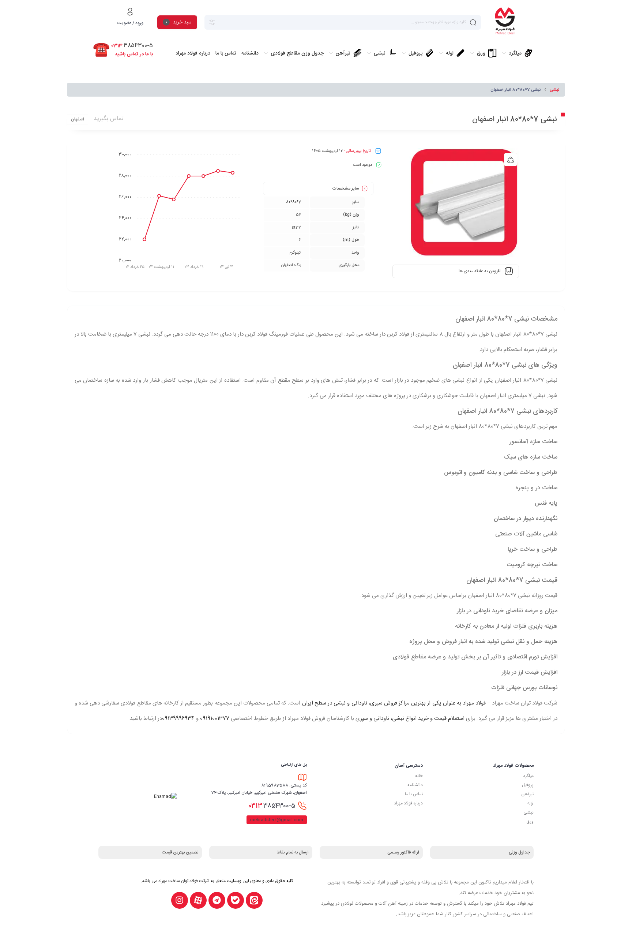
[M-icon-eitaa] (254, 900)
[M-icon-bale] (235, 900)
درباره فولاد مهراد (408, 803)
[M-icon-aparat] (198, 900)
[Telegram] (216, 900)
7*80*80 (293, 202)
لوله (530, 803)
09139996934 (178, 718)
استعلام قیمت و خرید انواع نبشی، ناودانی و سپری (410, 718)
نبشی (555, 89)
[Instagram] (179, 900)
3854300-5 (271, 806)
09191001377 (214, 718)
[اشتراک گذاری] (510, 159)
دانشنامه (415, 785)
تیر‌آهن (527, 794)
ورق (530, 821)
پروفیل (528, 785)
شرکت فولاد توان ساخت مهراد (184, 881)
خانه (419, 776)
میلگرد (528, 776)
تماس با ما (414, 794)
